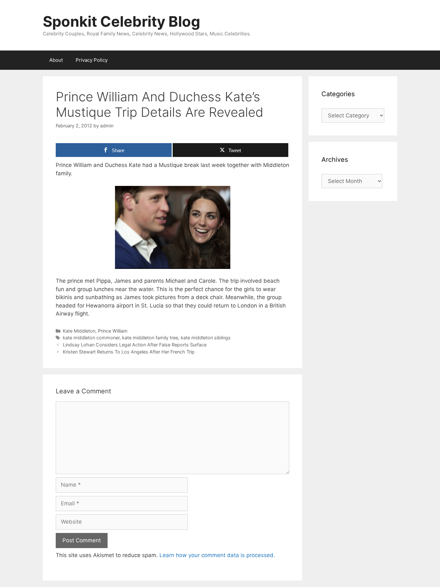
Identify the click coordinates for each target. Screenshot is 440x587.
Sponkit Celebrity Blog (121, 21)
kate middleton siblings (206, 337)
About (56, 60)
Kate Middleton (79, 331)
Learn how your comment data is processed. (217, 555)
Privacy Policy (92, 60)
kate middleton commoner (91, 337)
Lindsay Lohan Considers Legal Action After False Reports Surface (134, 344)
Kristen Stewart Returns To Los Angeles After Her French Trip (129, 351)
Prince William (113, 331)
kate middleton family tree (150, 337)
